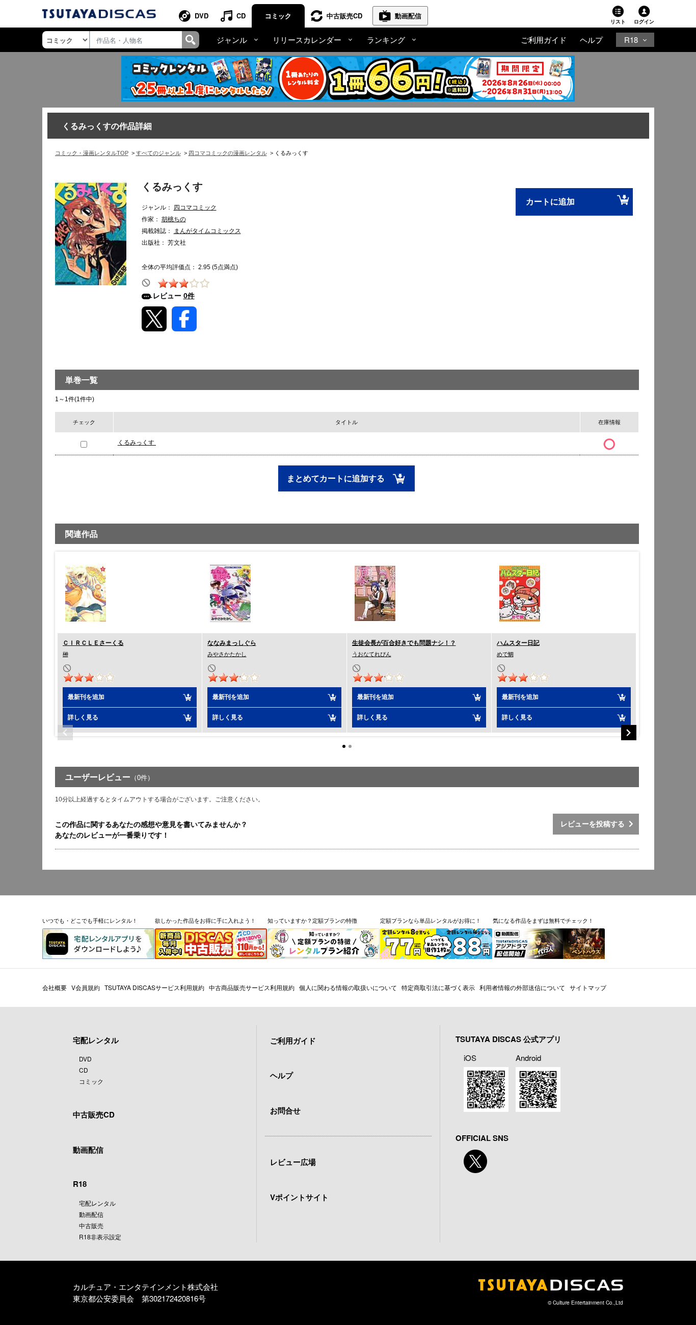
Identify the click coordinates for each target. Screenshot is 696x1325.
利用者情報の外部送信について (522, 987)
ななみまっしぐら (231, 642)
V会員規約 (85, 987)
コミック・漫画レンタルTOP (91, 153)
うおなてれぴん (371, 654)
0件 (189, 296)
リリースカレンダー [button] (307, 39)
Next (628, 732)
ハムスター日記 (518, 642)
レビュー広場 (293, 1161)
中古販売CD (344, 15)
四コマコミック (195, 207)
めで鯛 (505, 654)
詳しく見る (83, 717)
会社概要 (54, 987)
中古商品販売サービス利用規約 (252, 987)
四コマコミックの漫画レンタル (228, 153)
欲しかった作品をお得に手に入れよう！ (205, 920)
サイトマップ (588, 987)
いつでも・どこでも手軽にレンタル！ (90, 920)
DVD (201, 15)
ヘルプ (591, 39)
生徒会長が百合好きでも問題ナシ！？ (404, 642)
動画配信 (408, 15)
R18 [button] (631, 39)
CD (241, 15)
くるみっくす (137, 442)
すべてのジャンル (158, 153)
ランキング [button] (386, 39)
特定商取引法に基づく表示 (438, 987)
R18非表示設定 (100, 1236)
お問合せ (285, 1110)
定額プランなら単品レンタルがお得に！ (430, 920)
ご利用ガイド (544, 39)
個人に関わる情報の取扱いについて (348, 987)
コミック (278, 15)
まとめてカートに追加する (337, 478)
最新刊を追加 (86, 696)
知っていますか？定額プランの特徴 (312, 920)
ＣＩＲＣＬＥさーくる (93, 642)
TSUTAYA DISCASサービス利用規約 (154, 987)
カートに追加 (550, 201)
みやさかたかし (227, 654)
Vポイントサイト (299, 1197)
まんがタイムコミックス (207, 231)
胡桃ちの (174, 219)
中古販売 (91, 1225)
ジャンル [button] (232, 39)
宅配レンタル (97, 1203)
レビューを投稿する (594, 824)
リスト (618, 21)
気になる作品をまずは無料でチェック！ (543, 920)
